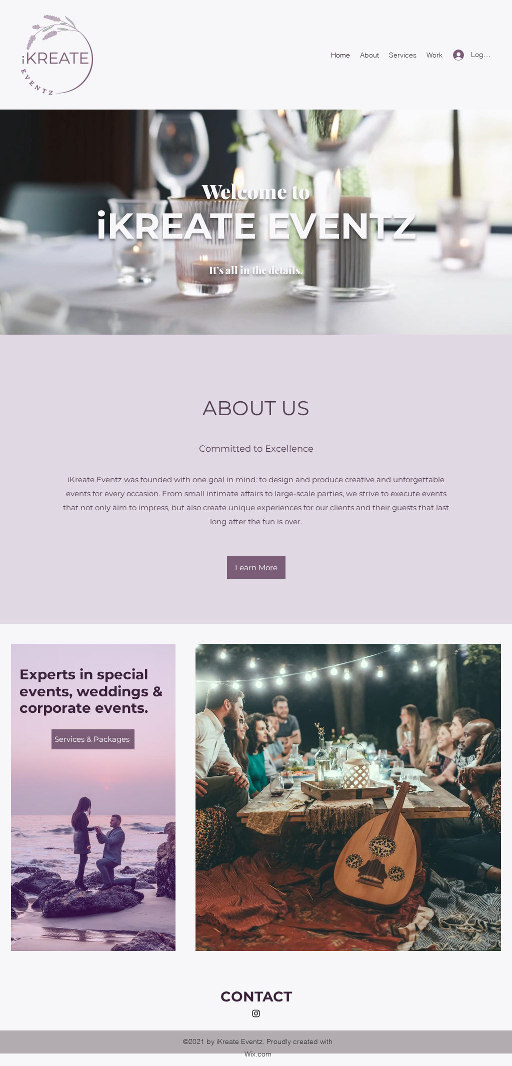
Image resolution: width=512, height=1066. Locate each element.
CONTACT (256, 996)
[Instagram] (256, 1013)
